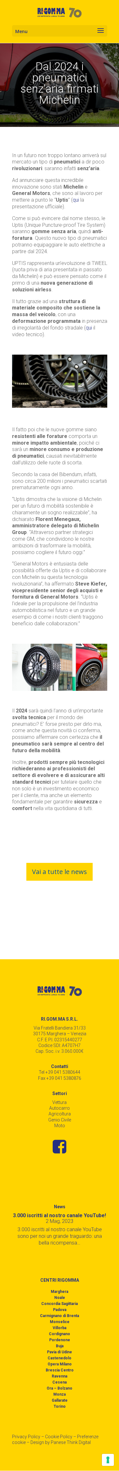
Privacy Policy (26, 1436)
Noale (59, 1297)
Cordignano (59, 1334)
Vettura (59, 1102)
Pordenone (59, 1340)
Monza (59, 1394)
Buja (59, 1346)
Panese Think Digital (71, 1442)
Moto (59, 1125)
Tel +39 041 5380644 (59, 1072)
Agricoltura (60, 1113)
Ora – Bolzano (59, 1388)
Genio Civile (59, 1119)
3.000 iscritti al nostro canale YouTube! (59, 1215)
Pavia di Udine (59, 1352)
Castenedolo (59, 1358)
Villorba (59, 1328)
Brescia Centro (60, 1370)
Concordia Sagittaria (59, 1303)
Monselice (59, 1322)
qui (76, 200)
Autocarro (59, 1108)
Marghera (59, 1291)
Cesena (59, 1382)
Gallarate (60, 1400)
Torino (60, 1406)
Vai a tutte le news (59, 871)
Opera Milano (60, 1364)
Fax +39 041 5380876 (59, 1078)
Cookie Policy (58, 1436)
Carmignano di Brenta (59, 1316)
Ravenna (59, 1376)
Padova (59, 1310)
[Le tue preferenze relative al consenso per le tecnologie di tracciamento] (108, 1460)
